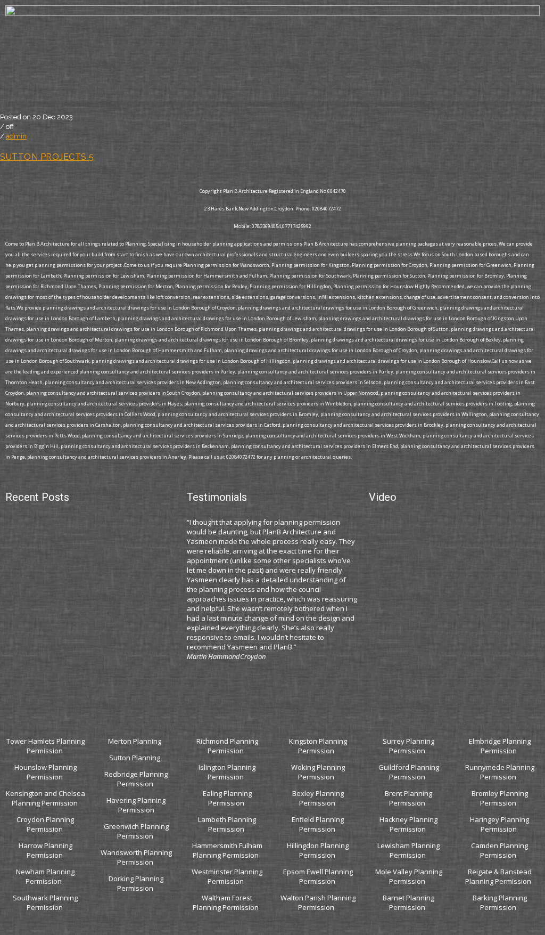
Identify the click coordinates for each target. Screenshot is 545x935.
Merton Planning (135, 741)
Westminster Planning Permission (227, 876)
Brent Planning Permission (408, 798)
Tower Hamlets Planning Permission (45, 745)
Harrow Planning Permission (45, 850)
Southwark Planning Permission (45, 902)
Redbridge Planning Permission (136, 778)
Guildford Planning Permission (408, 772)
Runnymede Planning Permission (499, 772)
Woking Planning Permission (318, 772)
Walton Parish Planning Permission (318, 902)
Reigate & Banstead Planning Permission (499, 876)
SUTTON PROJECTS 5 (47, 157)
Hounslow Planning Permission (45, 772)
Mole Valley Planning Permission (408, 876)
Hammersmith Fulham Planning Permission (227, 850)
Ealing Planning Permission (227, 798)
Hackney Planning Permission (408, 824)
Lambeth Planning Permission (227, 824)
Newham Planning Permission (45, 876)
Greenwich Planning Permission (136, 831)
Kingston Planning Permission (318, 745)
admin (16, 136)
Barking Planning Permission (500, 902)
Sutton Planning (135, 757)
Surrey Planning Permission (408, 745)
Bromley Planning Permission (500, 798)
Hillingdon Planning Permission (318, 850)
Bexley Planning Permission (318, 798)
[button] (272, 104)
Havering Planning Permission (136, 805)
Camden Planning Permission (499, 850)
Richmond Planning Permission (227, 745)
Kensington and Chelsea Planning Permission (45, 798)
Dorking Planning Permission (136, 883)
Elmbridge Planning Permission (500, 745)
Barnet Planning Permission (408, 902)
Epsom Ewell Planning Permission (318, 876)
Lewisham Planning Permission (408, 850)
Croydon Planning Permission (45, 824)
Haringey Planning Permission (499, 824)
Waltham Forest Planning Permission (226, 902)
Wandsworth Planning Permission (136, 857)
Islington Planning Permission (227, 772)
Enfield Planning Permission (318, 824)
